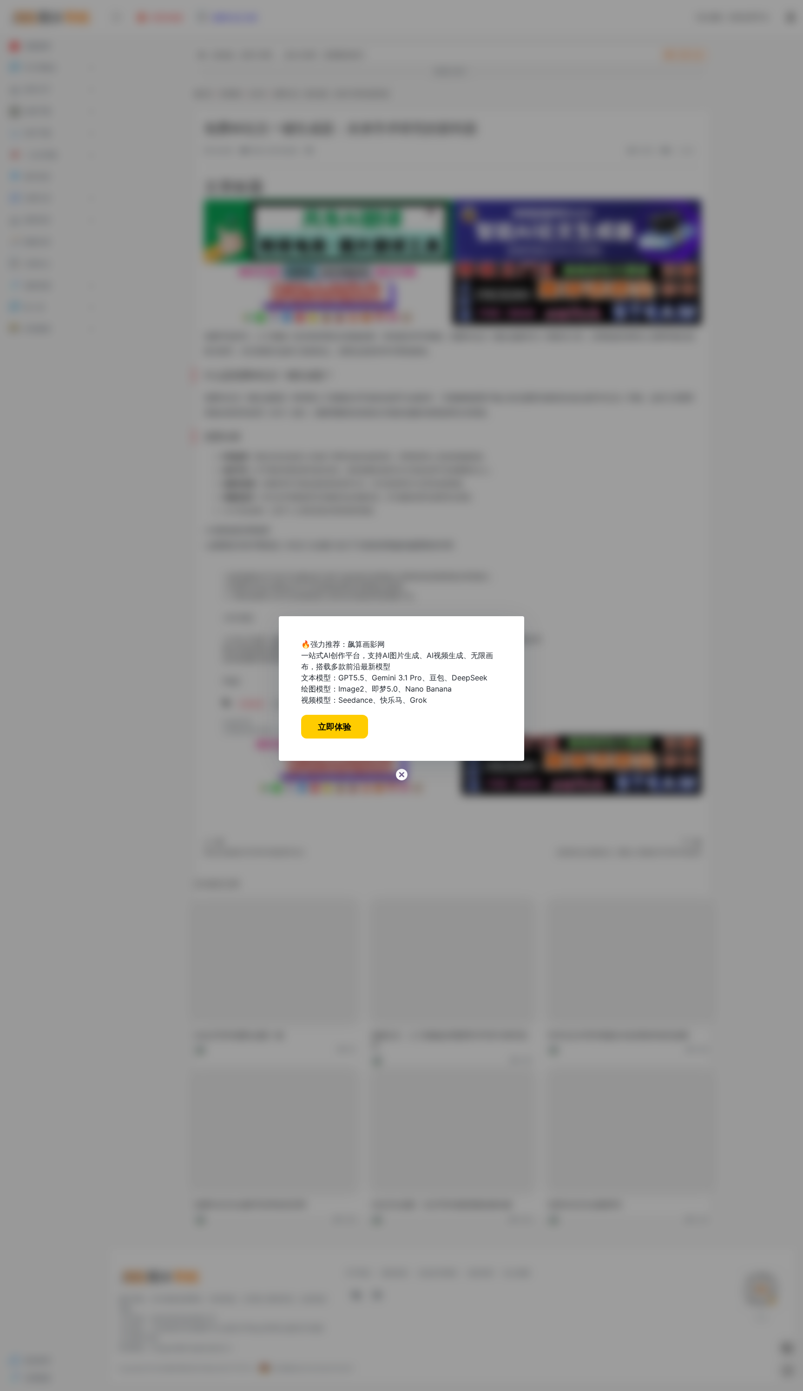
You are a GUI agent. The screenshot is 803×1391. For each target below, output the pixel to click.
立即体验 (334, 727)
